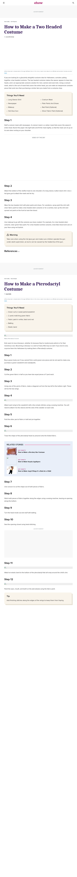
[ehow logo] (38, 3)
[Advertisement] (38, 54)
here (5, 73)
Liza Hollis (8, 294)
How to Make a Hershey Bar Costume (31, 452)
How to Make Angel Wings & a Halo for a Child (34, 471)
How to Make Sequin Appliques (29, 462)
